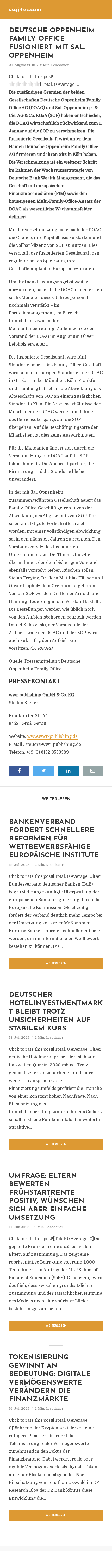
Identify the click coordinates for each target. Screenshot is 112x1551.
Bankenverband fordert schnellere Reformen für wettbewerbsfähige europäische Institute (54, 839)
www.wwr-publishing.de (52, 736)
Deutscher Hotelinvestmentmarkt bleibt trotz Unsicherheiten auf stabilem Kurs (56, 1012)
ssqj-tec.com (25, 9)
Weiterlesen (56, 963)
